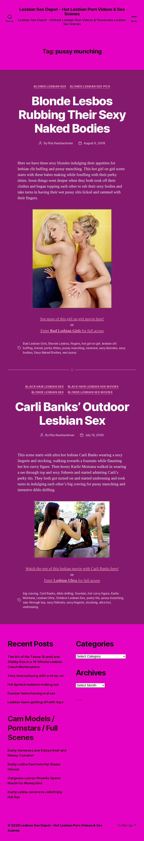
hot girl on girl (91, 343)
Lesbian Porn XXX (79, 699)
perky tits (93, 598)
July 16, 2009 (94, 435)
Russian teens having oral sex (31, 693)
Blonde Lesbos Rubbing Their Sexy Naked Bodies (72, 114)
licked (38, 348)
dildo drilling (65, 593)
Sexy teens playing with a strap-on (36, 676)
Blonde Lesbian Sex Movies (90, 392)
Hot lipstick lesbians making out (33, 684)
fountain (80, 593)
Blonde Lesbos (58, 343)
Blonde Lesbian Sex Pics (90, 86)
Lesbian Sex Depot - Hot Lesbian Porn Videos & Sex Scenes (72, 11)
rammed (91, 348)
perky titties (52, 348)
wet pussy (69, 352)
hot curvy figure (99, 593)
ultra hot (105, 602)
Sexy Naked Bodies (47, 352)
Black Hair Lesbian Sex (44, 386)
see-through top (34, 602)
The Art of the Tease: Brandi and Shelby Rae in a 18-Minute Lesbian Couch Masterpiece (35, 662)
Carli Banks (47, 593)
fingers (75, 343)
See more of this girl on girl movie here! (72, 319)
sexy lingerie (75, 602)
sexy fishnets (56, 602)
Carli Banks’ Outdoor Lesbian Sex (72, 413)
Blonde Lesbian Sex (50, 86)
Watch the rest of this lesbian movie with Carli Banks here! (72, 568)
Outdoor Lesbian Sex (70, 598)
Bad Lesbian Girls (35, 343)
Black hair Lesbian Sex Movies (93, 386)
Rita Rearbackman (60, 143)
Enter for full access (72, 330)
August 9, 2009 (94, 143)
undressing (30, 607)
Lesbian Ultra (46, 598)
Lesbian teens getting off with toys (35, 702)
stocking (92, 602)
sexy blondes (108, 348)
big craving (30, 593)
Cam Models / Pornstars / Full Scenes (33, 728)
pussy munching (73, 348)
